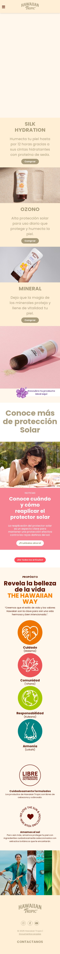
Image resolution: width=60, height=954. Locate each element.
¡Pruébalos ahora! (30, 543)
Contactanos (30, 942)
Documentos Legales (30, 934)
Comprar (30, 161)
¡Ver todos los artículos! (30, 559)
